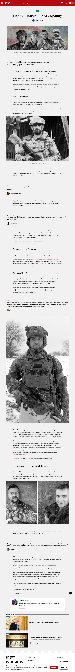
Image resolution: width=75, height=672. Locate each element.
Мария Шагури (35, 643)
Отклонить (64, 667)
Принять (53, 667)
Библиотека (31, 657)
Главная (17, 3)
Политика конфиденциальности (37, 663)
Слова (39, 3)
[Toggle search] (62, 2)
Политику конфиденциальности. (16, 669)
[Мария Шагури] (30, 643)
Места (34, 3)
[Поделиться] (70, 593)
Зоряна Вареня (39, 20)
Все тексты (22, 608)
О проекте (31, 660)
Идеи (28, 3)
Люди (23, 3)
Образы (45, 3)
